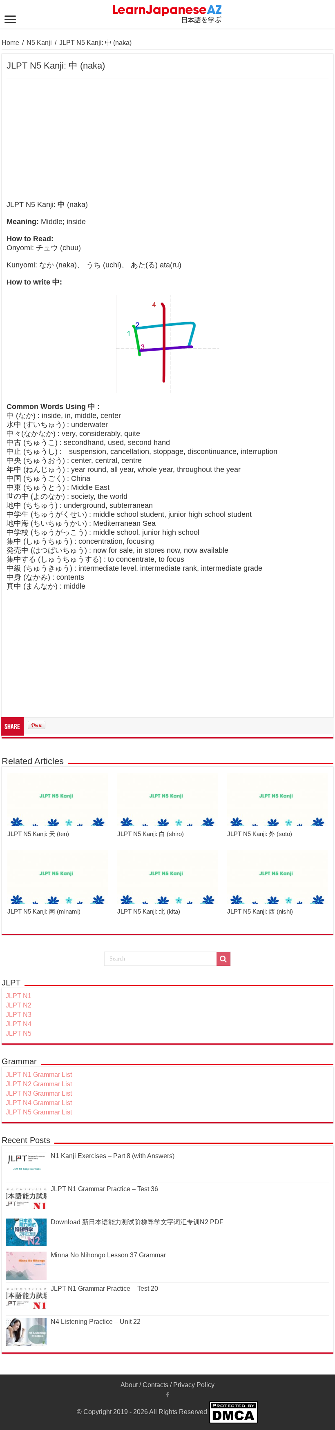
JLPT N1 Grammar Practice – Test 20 (104, 1288)
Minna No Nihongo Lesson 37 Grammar (108, 1255)
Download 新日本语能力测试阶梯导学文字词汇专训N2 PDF (137, 1222)
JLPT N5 (18, 1033)
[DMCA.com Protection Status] (233, 1411)
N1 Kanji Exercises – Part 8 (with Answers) (112, 1155)
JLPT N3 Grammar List (39, 1093)
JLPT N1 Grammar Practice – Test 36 (104, 1188)
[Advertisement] (167, 139)
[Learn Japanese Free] (167, 12)
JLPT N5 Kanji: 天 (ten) (38, 833)
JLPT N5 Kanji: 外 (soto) (259, 833)
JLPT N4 (18, 1024)
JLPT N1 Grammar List (39, 1074)
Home (10, 42)
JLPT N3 (18, 1014)
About (129, 1384)
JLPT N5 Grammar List (39, 1112)
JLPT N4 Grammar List (39, 1102)
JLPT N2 (18, 1005)
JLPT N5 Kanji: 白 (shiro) (150, 833)
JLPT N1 (18, 995)
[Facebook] (167, 1395)
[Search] (223, 959)
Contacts (155, 1384)
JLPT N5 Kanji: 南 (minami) (43, 911)
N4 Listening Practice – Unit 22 (96, 1321)
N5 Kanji (39, 42)
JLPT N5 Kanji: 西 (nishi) (260, 911)
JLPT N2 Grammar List (39, 1084)
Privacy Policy (193, 1384)
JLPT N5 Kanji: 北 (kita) (148, 911)
